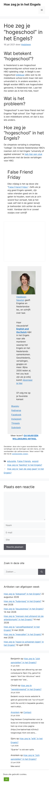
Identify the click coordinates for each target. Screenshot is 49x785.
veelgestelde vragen (20, 454)
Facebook (16, 414)
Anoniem (15, 712)
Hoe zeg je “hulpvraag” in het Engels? (22, 601)
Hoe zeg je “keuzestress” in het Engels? (24, 609)
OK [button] (6, 779)
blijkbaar (20, 75)
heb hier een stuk (33, 154)
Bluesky (15, 406)
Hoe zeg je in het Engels (22, 4)
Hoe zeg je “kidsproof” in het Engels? (22, 594)
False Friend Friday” (18, 187)
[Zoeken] (41, 572)
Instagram (16, 419)
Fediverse (16, 410)
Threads (15, 423)
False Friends (24, 461)
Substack (16, 427)
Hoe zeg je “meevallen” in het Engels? (23, 634)
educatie (11, 461)
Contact (27, 712)
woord (35, 461)
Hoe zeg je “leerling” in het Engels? (24, 465)
